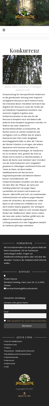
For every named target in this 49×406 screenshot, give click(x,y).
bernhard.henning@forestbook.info (22, 288)
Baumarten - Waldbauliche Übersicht (19, 351)
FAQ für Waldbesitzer (13, 341)
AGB (7, 367)
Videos (8, 348)
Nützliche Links (11, 344)
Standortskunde (11, 357)
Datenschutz (10, 363)
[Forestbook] (24, 379)
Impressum (9, 360)
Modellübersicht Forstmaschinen (18, 354)
